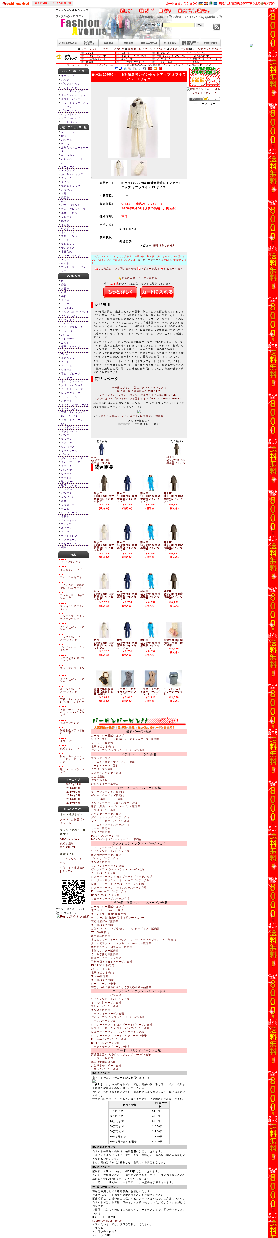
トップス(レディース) (74, 311)
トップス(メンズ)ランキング (72, 628)
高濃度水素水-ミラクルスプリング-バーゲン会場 (121, 1054)
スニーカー (68, 466)
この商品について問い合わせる (117, 268)
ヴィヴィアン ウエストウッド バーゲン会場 (118, 750)
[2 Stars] (121, 424)
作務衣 (65, 516)
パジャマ (66, 470)
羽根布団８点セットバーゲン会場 (111, 961)
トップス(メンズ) (72, 315)
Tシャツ (66, 354)
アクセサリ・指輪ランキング (72, 597)
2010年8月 (73, 788)
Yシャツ (66, 524)
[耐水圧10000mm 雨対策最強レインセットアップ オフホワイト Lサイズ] (104, 588)
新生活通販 (98, 776)
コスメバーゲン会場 (103, 810)
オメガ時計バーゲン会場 (106, 854)
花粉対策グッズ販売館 (105, 921)
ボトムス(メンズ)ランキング (72, 680)
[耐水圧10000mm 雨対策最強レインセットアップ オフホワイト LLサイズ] (104, 539)
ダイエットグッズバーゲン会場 (110, 817)
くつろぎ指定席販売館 (105, 954)
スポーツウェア (70, 462)
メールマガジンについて (207, 49)
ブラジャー (68, 439)
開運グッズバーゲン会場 (106, 958)
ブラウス (66, 454)
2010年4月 (73, 802)
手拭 (64, 296)
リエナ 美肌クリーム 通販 (107, 799)
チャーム (66, 178)
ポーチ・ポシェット (73, 95)
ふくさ (65, 300)
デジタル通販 (99, 780)
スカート (66, 400)
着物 (64, 501)
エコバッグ (68, 76)
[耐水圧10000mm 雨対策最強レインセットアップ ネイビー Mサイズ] (127, 637)
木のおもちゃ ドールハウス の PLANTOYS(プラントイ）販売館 (133, 939)
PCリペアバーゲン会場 (105, 835)
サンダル (66, 489)
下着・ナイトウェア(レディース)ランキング (72, 712)
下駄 (64, 193)
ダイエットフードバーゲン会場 (110, 824)
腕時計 (65, 220)
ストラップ (68, 170)
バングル (66, 139)
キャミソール (69, 450)
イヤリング (68, 132)
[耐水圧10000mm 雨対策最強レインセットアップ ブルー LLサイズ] (150, 539)
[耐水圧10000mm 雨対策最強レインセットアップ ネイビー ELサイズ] (127, 490)
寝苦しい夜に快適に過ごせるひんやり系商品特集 (121, 987)
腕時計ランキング (71, 748)
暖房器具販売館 (100, 936)
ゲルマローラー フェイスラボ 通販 (114, 802)
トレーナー (68, 338)
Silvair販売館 (99, 976)
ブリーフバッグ (70, 110)
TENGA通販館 (100, 932)
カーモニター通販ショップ (107, 735)
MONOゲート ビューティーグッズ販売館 (116, 839)
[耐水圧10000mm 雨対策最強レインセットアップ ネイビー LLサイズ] (127, 539)
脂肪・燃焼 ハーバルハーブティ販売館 (115, 806)
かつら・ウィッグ (72, 174)
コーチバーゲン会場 (103, 873)
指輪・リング (69, 236)
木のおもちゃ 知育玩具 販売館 (111, 947)
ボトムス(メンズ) (72, 408)
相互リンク (67, 740)
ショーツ (66, 473)
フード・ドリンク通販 (105, 765)
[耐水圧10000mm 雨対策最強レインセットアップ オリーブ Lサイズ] (174, 539)
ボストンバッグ (70, 99)
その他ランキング (71, 569)
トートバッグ (69, 122)
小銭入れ (66, 251)
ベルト (65, 263)
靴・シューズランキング (72, 770)
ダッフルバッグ (70, 83)
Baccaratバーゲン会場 (105, 895)
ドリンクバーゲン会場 (105, 1069)
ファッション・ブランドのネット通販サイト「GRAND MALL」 (139, 394)
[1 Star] (119, 424)
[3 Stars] (124, 424)
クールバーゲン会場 (103, 983)
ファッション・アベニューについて (103, 49)
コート (65, 362)
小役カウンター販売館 (105, 950)
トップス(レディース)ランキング (71, 638)
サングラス (68, 247)
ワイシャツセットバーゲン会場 (110, 851)
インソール (68, 497)
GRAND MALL (69, 838)
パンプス (66, 493)
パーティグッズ (100, 969)
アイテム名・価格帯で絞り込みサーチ (72, 586)
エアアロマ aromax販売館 (108, 914)
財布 (64, 136)
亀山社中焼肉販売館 (103, 1061)
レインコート (116, 65)
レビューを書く (173, 268)
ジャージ (66, 323)
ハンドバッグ (69, 87)
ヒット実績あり (110, 415)
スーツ (65, 532)
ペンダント (68, 228)
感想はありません (164, 245)
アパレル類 (73, 276)
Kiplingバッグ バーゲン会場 (109, 891)
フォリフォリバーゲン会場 (107, 865)
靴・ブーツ (68, 481)
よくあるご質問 (179, 49)
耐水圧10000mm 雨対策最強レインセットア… (101, 461)
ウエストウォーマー (73, 389)
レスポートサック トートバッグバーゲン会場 (119, 887)
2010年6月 (73, 795)
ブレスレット (69, 244)
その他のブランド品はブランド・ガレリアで (139, 387)
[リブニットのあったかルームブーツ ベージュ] (150, 685)
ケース (65, 201)
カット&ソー (69, 307)
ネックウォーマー (72, 381)
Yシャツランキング (72, 561)
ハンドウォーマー (72, 427)
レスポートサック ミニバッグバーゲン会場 (117, 884)
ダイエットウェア (72, 458)
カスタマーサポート (149, 259)
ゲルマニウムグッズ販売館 (107, 795)
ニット (65, 342)
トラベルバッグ (70, 118)
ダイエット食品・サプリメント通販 (113, 761)
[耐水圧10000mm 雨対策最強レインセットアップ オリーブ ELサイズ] (104, 490)
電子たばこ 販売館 (102, 746)
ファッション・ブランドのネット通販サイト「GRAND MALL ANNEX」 (139, 398)
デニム (65, 508)
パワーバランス (70, 205)
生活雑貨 (158, 415)
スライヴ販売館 (100, 832)
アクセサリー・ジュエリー (75, 269)
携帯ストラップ (70, 186)
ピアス (65, 240)
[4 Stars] (126, 424)
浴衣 (64, 280)
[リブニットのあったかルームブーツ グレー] (127, 685)
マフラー (66, 377)
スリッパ (66, 189)
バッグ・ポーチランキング (72, 648)
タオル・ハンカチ (72, 385)
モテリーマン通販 (102, 769)
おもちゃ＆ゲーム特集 (105, 783)
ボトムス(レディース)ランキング (71, 690)
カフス (65, 143)
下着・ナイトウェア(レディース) (73, 414)
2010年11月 (73, 784)
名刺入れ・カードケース (75, 161)
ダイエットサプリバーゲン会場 (110, 821)
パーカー (66, 335)
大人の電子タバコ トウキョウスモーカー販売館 (121, 943)
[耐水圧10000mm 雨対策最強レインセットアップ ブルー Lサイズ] (150, 588)
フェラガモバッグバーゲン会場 (110, 898)
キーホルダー (69, 155)
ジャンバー (68, 331)
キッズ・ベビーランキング (72, 607)
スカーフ (66, 259)
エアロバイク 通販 (102, 925)
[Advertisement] (139, 88)
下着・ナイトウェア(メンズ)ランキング (72, 700)
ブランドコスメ (100, 758)
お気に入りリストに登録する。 (141, 278)
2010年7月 (73, 791)
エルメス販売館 (100, 862)
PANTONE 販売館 (102, 965)
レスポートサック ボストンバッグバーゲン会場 (120, 880)
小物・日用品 (69, 213)
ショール (66, 369)
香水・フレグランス (73, 209)
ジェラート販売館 (102, 742)
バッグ (65, 79)
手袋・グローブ (70, 373)
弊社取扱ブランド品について (72, 732)
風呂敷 (65, 197)
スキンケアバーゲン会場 (106, 813)
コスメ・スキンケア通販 (106, 772)
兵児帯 (65, 288)
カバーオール (69, 520)
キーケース (68, 166)
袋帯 (64, 284)
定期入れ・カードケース (75, 149)
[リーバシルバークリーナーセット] (174, 685)
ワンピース (68, 446)
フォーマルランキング (72, 669)
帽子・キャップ (70, 346)
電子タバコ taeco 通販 (107, 910)
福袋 (64, 547)
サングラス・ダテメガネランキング (72, 617)
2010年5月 (73, 799)
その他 (65, 224)
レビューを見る (150, 268)
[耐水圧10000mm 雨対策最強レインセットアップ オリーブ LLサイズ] (174, 490)
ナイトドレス (69, 535)
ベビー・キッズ (70, 543)
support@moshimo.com (108, 1220)
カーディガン (69, 396)
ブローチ (66, 216)
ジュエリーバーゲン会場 (106, 847)
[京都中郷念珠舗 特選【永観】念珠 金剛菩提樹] (104, 685)
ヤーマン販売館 (100, 828)
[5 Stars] (128, 424)
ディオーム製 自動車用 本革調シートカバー (118, 917)
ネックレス (68, 232)
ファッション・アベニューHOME (86, 65)
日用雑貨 (145, 415)
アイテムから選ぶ (71, 577)
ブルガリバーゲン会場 (105, 858)
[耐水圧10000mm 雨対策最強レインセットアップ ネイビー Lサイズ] (127, 588)
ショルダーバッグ (72, 91)
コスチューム (69, 539)
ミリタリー (68, 504)
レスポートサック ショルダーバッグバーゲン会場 (121, 876)
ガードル (66, 477)
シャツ (65, 350)
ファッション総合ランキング (72, 659)
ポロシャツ (68, 358)
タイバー (66, 182)
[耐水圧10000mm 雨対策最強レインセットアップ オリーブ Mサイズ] (174, 588)
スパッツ (66, 443)
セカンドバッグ (70, 114)
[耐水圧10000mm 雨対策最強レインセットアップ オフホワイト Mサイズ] (104, 637)
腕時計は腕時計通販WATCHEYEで (139, 391)
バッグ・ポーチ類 (73, 71)
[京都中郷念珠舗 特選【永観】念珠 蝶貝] (174, 637)
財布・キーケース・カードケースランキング (72, 759)
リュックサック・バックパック (75, 105)
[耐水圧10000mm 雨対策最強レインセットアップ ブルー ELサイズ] (150, 490)
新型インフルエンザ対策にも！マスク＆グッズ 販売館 (125, 739)
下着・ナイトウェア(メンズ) (73, 422)
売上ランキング (69, 722)
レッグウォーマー (72, 393)
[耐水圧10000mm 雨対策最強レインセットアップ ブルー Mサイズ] (150, 637)
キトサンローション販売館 (107, 791)
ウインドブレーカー (73, 327)
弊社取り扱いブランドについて (147, 49)
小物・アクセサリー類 (73, 127)
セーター (66, 304)
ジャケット (68, 319)
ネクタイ (66, 528)
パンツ (65, 435)
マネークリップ (70, 255)
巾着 (64, 292)
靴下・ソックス (70, 485)
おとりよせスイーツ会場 (106, 1065)
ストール (66, 366)
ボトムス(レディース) (74, 404)
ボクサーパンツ (70, 431)
